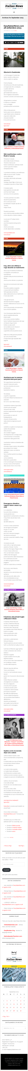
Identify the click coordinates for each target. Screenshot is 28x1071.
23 (20, 1007)
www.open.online (8, 469)
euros (13, 831)
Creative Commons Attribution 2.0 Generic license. (14, 370)
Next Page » (21, 845)
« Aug (3, 1016)
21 (13, 1007)
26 (7, 1010)
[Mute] (18, 42)
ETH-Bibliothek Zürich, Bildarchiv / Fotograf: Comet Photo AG (14, 741)
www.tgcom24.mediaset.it (11, 800)
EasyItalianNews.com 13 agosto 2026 (12, 904)
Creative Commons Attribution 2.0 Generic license (14, 258)
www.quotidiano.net (9, 232)
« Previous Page (7, 845)
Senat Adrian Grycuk (13, 494)
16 (20, 1004)
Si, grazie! (6, 870)
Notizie (11, 837)
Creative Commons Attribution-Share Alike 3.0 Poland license (14, 496)
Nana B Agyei (13, 368)
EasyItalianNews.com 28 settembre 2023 (14, 27)
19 (7, 1007)
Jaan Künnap (13, 607)
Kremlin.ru (10, 146)
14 (14, 1004)
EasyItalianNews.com (14, 6)
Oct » (7, 1016)
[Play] (5, 42)
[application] (14, 42)
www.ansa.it (7, 123)
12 (7, 1004)
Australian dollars (17, 829)
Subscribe (6, 806)
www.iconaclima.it (9, 584)
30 (20, 1010)
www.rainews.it (8, 346)
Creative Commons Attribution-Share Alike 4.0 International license (14, 609)
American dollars (17, 827)
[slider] (21, 42)
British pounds (16, 825)
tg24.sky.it (6, 125)
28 (14, 1010)
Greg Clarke (13, 256)
